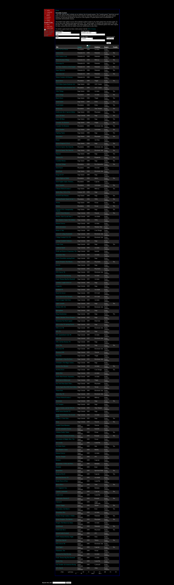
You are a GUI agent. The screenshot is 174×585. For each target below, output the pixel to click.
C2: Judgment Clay (61, 488)
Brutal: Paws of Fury (62, 481)
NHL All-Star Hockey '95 (63, 342)
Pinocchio (59, 355)
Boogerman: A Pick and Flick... (65, 463)
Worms (58, 202)
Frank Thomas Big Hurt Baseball (65, 279)
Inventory (48, 17)
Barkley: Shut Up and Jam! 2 (64, 216)
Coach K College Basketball (64, 234)
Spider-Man (59, 373)
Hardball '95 (59, 289)
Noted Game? (110, 37)
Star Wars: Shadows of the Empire (65, 67)
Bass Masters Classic (62, 449)
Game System (85, 31)
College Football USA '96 (63, 237)
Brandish (58, 467)
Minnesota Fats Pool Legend (64, 321)
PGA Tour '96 (60, 348)
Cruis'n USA (59, 53)
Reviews (48, 19)
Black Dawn (59, 80)
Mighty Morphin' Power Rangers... (66, 317)
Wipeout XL (59, 157)
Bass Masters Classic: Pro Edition (65, 220)
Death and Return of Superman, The (66, 251)
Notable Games (49, 28)
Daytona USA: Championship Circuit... (64, 210)
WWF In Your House (62, 49)
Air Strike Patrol (60, 446)
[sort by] (90, 47)
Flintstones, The (60, 550)
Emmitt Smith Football (62, 533)
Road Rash (59, 171)
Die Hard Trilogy (61, 164)
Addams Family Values (62, 432)
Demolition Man (60, 254)
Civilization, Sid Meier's (63, 509)
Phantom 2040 (60, 352)
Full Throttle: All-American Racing (66, 564)
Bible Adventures (61, 227)
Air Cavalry (59, 442)
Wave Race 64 (60, 74)
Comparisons (49, 12)
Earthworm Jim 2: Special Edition (65, 112)
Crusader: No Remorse (62, 122)
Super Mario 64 (60, 70)
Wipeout (58, 154)
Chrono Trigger (60, 505)
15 (110, 572)
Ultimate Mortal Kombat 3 (63, 188)
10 (83, 572)
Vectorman (59, 401)
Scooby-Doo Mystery (62, 366)
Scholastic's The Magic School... (65, 362)
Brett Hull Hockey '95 (62, 477)
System (79, 47)
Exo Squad (59, 268)
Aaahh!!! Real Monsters (63, 213)
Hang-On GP (60, 175)
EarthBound (59, 526)
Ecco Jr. (58, 265)
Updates (48, 20)
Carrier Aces (59, 495)
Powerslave (59, 136)
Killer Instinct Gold (61, 56)
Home (57, 10)
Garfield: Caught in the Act (63, 282)
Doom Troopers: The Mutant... (64, 261)
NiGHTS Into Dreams (62, 195)
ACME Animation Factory (63, 429)
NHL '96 (58, 338)
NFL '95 (58, 331)
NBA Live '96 (60, 328)
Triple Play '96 (60, 394)
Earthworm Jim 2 (61, 529)
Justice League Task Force (63, 300)
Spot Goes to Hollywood (63, 380)
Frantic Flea (59, 561)
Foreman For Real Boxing (63, 275)
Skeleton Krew (60, 369)
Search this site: (47, 582)
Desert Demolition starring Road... (65, 258)
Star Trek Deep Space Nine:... (64, 383)
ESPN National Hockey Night (64, 536)
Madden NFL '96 (61, 307)
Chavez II (58, 502)
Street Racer (59, 168)
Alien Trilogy (60, 91)
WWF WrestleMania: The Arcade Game (65, 415)
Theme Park (59, 390)
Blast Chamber (60, 129)
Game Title (84, 37)
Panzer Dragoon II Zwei (63, 143)
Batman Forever (60, 223)
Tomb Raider (59, 101)
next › (93, 573)
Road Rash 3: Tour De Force (64, 359)
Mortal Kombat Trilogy (62, 60)
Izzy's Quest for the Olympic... (64, 296)
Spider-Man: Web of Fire (63, 192)
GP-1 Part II (59, 568)
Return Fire (59, 108)
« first (61, 572)
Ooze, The (59, 345)
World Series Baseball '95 (63, 411)
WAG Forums (92, 29)
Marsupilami (59, 310)
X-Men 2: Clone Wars (62, 418)
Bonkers (58, 460)
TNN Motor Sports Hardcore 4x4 (65, 84)
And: (57, 36)
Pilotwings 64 (60, 63)
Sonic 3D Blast (60, 115)
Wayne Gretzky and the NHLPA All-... (65, 408)
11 (88, 572)
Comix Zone (59, 244)
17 (76, 573)
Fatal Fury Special (61, 540)
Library (48, 24)
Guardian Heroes (61, 161)
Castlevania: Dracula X (62, 498)
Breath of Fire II (60, 474)
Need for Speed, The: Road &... (65, 147)
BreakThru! (59, 470)
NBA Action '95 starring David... (65, 324)
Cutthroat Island (60, 248)
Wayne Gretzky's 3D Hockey (64, 77)
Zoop (57, 422)
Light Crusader (60, 303)
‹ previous (70, 572)
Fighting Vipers (60, 133)
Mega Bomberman (61, 314)
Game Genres (49, 26)
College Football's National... (64, 241)
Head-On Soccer (60, 293)
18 (81, 573)
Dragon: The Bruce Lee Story (64, 523)
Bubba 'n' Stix (60, 230)
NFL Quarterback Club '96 (63, 335)
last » (100, 573)
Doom (57, 140)
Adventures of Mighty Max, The (65, 439)
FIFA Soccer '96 (60, 272)
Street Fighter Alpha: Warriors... (65, 181)
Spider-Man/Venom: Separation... (65, 376)
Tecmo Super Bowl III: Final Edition (66, 387)
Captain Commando (61, 491)
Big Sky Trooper (60, 456)
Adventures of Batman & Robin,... (66, 436)
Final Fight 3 (59, 547)
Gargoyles (59, 286)
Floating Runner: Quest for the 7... (65, 199)
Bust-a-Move (59, 484)
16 (116, 572)
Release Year (59, 31)
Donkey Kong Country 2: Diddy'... (66, 516)
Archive (48, 10)
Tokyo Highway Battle (62, 178)
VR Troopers (59, 404)
